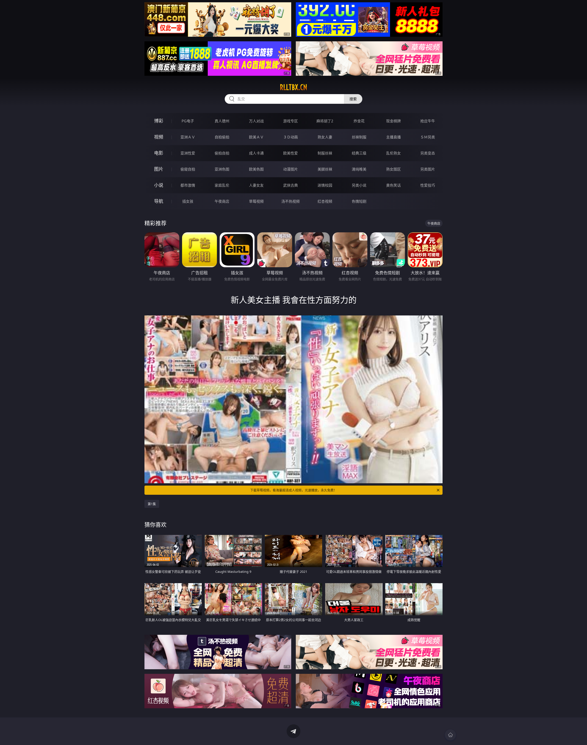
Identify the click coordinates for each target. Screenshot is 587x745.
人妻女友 (256, 185)
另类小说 (359, 185)
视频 (158, 137)
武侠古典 (290, 185)
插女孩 (187, 201)
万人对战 (256, 121)
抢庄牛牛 (427, 121)
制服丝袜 (325, 153)
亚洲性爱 (187, 153)
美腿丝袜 (325, 169)
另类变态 (427, 153)
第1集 (152, 504)
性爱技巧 (427, 185)
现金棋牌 (393, 121)
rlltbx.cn (293, 87)
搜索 (353, 98)
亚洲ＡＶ (187, 137)
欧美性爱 (290, 153)
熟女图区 (393, 169)
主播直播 (393, 137)
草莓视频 (256, 201)
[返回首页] (450, 734)
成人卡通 (256, 153)
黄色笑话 (393, 185)
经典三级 (359, 153)
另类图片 (427, 169)
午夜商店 (222, 201)
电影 (158, 153)
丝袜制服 (359, 137)
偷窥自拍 (187, 169)
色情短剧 (359, 201)
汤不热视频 (290, 201)
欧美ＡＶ (256, 137)
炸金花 (359, 121)
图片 (158, 169)
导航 (158, 201)
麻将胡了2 (324, 121)
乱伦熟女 (393, 153)
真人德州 (222, 121)
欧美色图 (256, 169)
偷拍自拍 (222, 153)
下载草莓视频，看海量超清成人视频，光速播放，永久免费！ (293, 490)
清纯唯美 (359, 169)
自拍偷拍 (222, 137)
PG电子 (188, 121)
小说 (158, 185)
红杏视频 (325, 201)
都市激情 (187, 185)
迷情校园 (325, 185)
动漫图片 (290, 169)
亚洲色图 (222, 169)
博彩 (158, 121)
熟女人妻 (325, 137)
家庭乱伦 (222, 185)
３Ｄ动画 (290, 137)
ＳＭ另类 (427, 137)
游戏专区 (290, 121)
